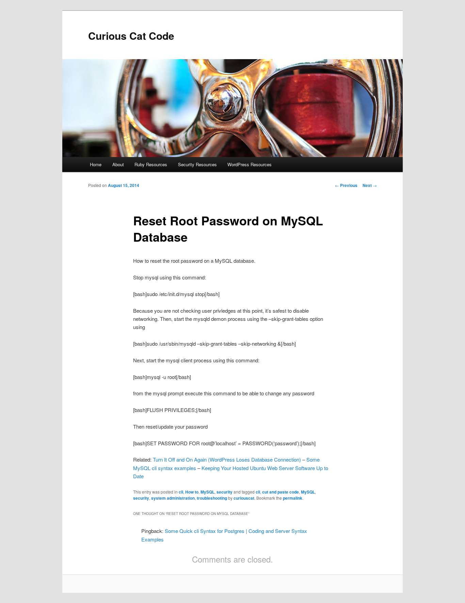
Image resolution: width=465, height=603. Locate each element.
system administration (173, 498)
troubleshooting (212, 498)
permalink (292, 498)
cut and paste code (280, 492)
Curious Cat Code (131, 35)
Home (95, 164)
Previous (346, 185)
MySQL (207, 492)
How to (191, 492)
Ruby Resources (150, 164)
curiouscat (244, 498)
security (225, 492)
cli (181, 492)
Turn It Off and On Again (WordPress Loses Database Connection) (227, 459)
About (118, 164)
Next (370, 185)
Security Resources (197, 164)
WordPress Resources (249, 164)
